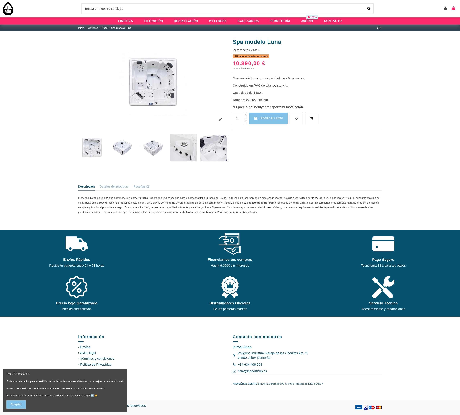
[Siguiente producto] (381, 28)
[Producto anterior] (378, 28)
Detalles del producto (114, 186)
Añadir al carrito (271, 118)
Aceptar (16, 404)
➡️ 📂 (94, 395)
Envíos (85, 347)
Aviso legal (88, 353)
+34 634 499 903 (250, 364)
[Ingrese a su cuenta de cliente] (445, 8)
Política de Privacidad (95, 364)
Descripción (86, 186)
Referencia (240, 50)
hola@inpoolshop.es (252, 371)
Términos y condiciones (97, 358)
